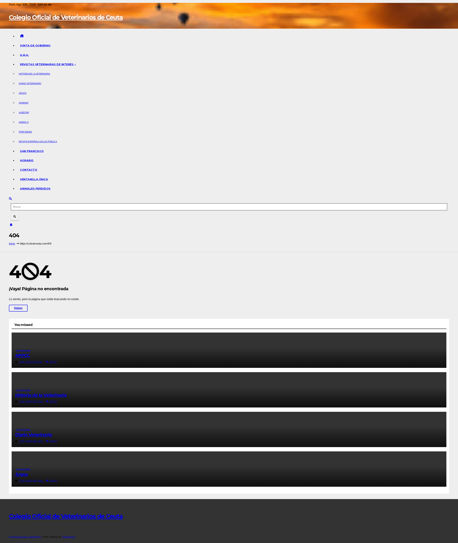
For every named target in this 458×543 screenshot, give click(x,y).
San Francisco (32, 151)
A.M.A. (24, 55)
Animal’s (24, 122)
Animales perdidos (35, 188)
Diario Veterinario (30, 83)
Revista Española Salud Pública (38, 141)
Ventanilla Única (34, 179)
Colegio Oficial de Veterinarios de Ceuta (66, 17)
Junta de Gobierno (35, 45)
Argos (22, 93)
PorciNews (25, 132)
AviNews (23, 103)
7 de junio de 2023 (31, 401)
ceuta (53, 362)
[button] (10, 198)
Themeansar (68, 536)
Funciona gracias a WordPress (25, 536)
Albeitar (24, 112)
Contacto (28, 169)
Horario (27, 160)
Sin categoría (23, 351)
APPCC (22, 355)
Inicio (12, 243)
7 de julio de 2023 (31, 362)
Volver (18, 308)
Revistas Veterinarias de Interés (47, 64)
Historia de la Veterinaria (34, 74)
